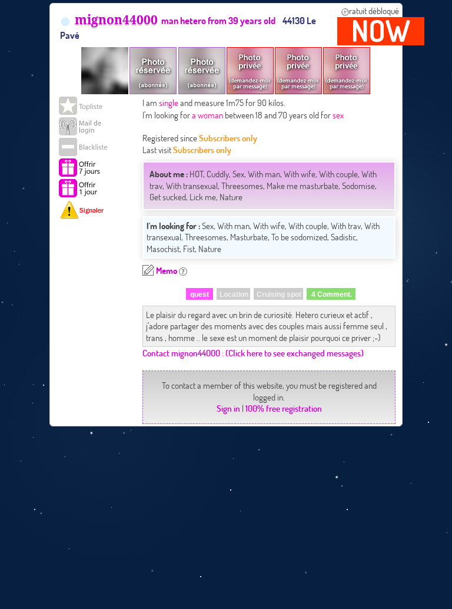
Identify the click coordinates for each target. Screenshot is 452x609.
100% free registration (283, 408)
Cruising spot (279, 294)
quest (199, 294)
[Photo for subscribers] (152, 70)
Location (234, 294)
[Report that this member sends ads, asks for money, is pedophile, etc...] (85, 210)
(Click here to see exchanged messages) (294, 353)
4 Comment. (331, 294)
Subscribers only (228, 138)
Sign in (228, 408)
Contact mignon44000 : (183, 353)
